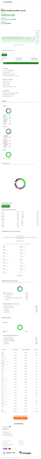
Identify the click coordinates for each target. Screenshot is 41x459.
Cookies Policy (21, 444)
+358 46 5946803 (6, 432)
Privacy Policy (21, 442)
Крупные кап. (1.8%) (20, 238)
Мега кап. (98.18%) (20, 236)
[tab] (20, 236)
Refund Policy (5, 442)
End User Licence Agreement (8, 444)
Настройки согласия (6, 445)
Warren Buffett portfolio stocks (8, 50)
